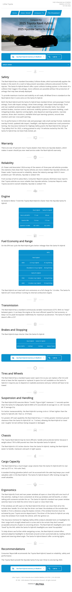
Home (14, 13)
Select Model (26, 13)
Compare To (39, 13)
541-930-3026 (67, 6)
